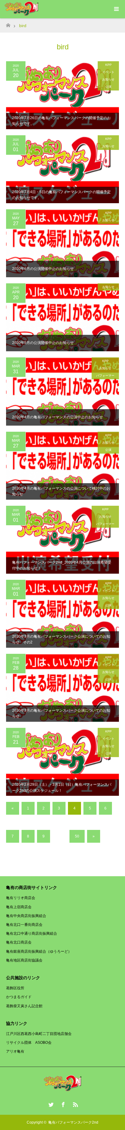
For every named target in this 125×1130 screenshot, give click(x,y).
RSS (74, 1103)
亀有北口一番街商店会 (24, 925)
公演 (108, 86)
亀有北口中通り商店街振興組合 (31, 933)
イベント (108, 72)
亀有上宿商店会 (19, 907)
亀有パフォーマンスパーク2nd (73, 1122)
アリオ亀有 (15, 1051)
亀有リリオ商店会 (20, 898)
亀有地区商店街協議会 (24, 960)
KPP (108, 64)
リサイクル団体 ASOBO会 (29, 1042)
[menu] (116, 9)
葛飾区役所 (15, 988)
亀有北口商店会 (19, 942)
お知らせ (108, 79)
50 (77, 836)
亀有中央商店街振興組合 (26, 916)
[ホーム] (8, 23)
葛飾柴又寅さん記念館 (24, 1006)
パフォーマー (105, 375)
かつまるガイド (19, 997)
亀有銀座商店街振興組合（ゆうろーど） (39, 951)
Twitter (50, 1103)
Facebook (62, 1103)
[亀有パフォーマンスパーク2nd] (63, 1089)
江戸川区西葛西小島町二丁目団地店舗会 (39, 1034)
